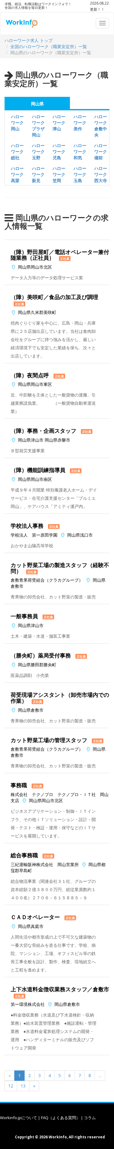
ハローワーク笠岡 (59, 174)
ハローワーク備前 (100, 151)
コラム (90, 1117)
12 (10, 1086)
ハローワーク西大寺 (100, 174)
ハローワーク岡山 (17, 123)
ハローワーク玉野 (38, 151)
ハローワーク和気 (80, 151)
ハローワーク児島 (59, 151)
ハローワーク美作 (80, 123)
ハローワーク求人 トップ (29, 40)
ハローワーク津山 (59, 123)
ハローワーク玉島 (80, 174)
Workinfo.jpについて (18, 1117)
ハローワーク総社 (17, 151)
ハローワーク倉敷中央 (100, 126)
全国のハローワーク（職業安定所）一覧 (48, 46)
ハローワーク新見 (38, 174)
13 (23, 1086)
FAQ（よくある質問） (60, 1117)
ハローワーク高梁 (17, 174)
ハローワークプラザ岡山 (38, 126)
